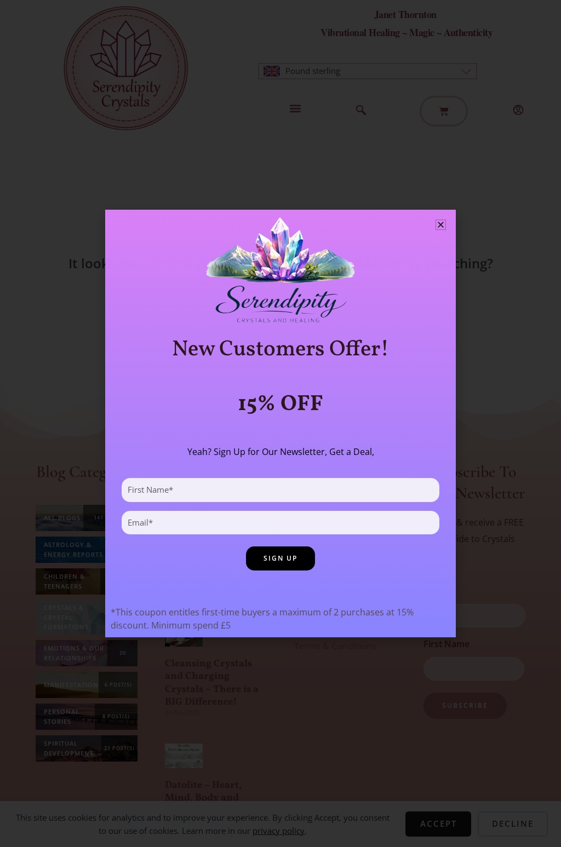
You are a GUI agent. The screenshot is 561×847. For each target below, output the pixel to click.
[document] (280, 423)
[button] (441, 225)
